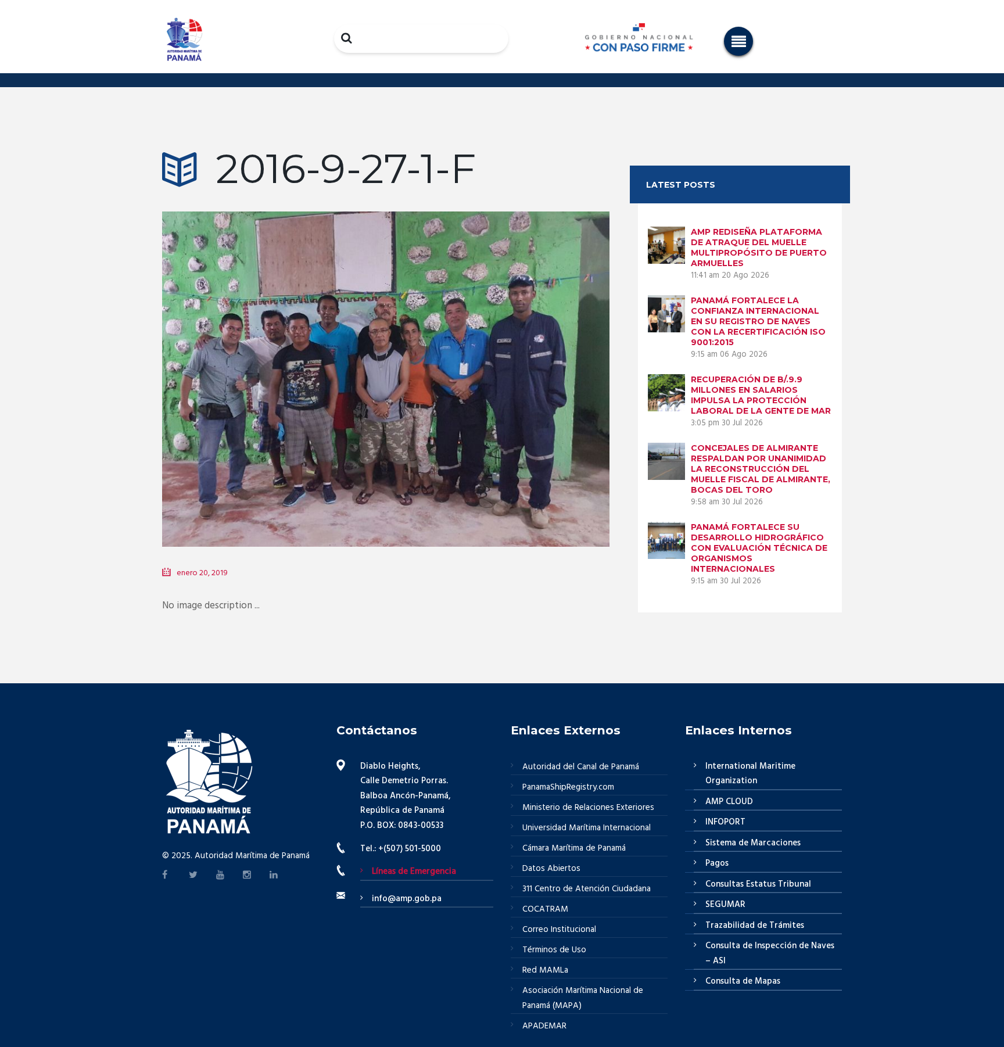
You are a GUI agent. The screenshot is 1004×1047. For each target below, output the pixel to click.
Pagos (717, 863)
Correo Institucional (559, 930)
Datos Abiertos (551, 869)
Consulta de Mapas (742, 981)
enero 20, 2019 (202, 573)
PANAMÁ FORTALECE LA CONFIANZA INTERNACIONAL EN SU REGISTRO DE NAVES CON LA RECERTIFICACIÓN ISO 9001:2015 (758, 321)
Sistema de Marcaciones (753, 843)
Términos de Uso (554, 950)
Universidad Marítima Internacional (586, 828)
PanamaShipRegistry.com (568, 787)
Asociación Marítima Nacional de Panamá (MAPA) (582, 998)
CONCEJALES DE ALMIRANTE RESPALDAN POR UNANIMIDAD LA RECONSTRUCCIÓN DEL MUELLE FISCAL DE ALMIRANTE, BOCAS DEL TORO (760, 469)
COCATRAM (545, 909)
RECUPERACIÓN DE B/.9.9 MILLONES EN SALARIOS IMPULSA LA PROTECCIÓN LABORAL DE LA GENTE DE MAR (761, 395)
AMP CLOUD (729, 802)
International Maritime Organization (750, 773)
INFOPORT (725, 822)
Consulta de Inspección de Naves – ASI (769, 953)
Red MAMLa (545, 970)
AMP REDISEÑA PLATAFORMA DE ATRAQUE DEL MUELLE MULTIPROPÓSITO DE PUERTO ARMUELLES (759, 247)
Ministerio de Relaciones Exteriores (588, 808)
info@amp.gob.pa (407, 899)
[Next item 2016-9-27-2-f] (497, 362)
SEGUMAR (725, 905)
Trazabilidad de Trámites (754, 926)
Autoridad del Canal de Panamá (580, 767)
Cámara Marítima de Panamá (574, 848)
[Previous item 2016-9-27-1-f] (274, 362)
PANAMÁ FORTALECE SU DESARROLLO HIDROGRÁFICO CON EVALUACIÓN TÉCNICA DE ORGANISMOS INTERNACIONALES (759, 548)
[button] (738, 41)
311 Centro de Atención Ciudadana (586, 889)
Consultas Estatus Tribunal (758, 884)
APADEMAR (544, 1026)
